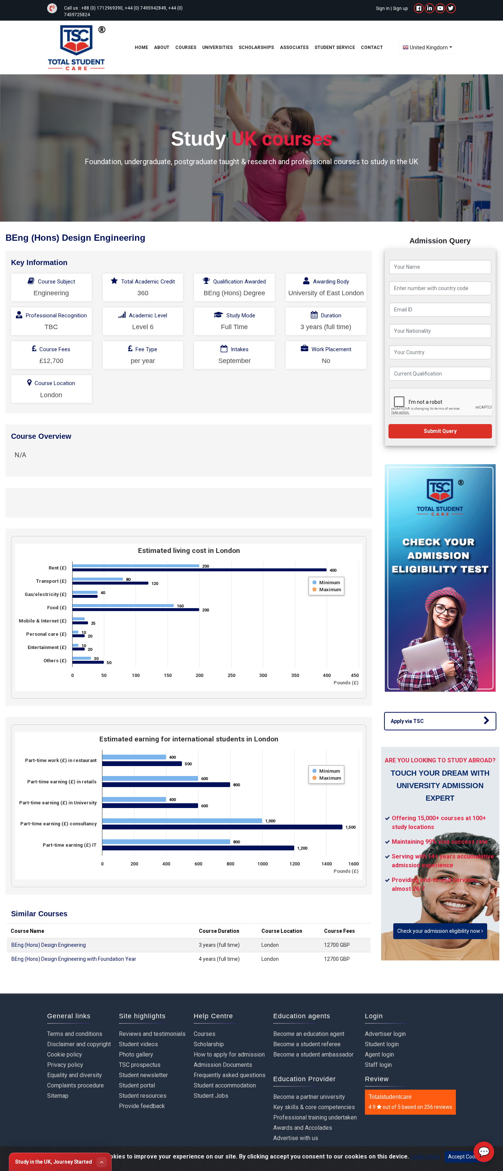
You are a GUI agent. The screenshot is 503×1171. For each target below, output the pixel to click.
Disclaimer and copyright (79, 1044)
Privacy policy (65, 1064)
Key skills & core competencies (314, 1107)
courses (185, 47)
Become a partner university (309, 1096)
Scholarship (209, 1044)
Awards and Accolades (302, 1127)
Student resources (142, 1095)
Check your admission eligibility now (439, 931)
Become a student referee (307, 1044)
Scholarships (256, 47)
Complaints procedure (75, 1085)
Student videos (138, 1044)
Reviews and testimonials (152, 1033)
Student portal (137, 1085)
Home (141, 47)
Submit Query (440, 431)
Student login (382, 1044)
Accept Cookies (466, 1157)
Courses (204, 1033)
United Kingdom (428, 47)
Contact (372, 47)
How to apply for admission (229, 1054)
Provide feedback (142, 1106)
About (161, 47)
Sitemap (57, 1095)
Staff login (378, 1064)
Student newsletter (143, 1075)
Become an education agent (308, 1033)
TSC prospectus (140, 1064)
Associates (294, 47)
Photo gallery (136, 1054)
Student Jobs (211, 1095)
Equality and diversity (74, 1075)
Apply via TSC (407, 721)
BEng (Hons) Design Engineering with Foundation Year (73, 959)
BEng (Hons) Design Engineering (48, 945)
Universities (217, 47)
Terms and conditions (74, 1033)
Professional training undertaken (315, 1117)
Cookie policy (64, 1054)
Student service (334, 47)
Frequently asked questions (229, 1075)
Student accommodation (225, 1085)
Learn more (425, 1156)
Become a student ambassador (313, 1054)
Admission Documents (223, 1064)
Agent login (379, 1054)
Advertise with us (295, 1138)
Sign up (400, 8)
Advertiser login (385, 1033)
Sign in (383, 8)
